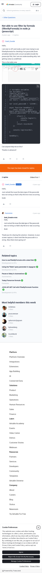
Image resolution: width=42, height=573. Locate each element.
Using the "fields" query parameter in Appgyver (19, 267)
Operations (13, 399)
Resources (13, 452)
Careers (12, 494)
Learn (11, 418)
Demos (12, 438)
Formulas (5, 283)
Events (12, 428)
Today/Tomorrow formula (11, 280)
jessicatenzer (13, 314)
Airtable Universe (16, 480)
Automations (6, 276)
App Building (14, 371)
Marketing (13, 395)
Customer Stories (16, 442)
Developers (13, 466)
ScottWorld (12, 334)
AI (10, 376)
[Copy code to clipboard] (38, 86)
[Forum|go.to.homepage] (14, 4)
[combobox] (21, 10)
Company (13, 485)
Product (12, 390)
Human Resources (17, 404)
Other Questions (9, 17)
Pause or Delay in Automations (13, 273)
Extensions (13, 366)
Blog (11, 499)
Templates (13, 476)
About (11, 490)
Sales (11, 409)
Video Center (14, 433)
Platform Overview (17, 357)
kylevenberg (12, 327)
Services (12, 461)
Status (12, 504)
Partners (12, 456)
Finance (12, 414)
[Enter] (4, 10)
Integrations (14, 361)
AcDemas (11, 307)
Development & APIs (9, 263)
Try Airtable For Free (17, 514)
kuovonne (8, 213)
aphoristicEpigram (15, 320)
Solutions (13, 385)
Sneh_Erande (10, 41)
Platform (13, 352)
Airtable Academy (16, 423)
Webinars (13, 447)
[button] (2, 5)
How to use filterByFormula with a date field (18, 260)
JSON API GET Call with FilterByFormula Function (20, 287)
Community (14, 471)
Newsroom (13, 509)
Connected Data (16, 381)
